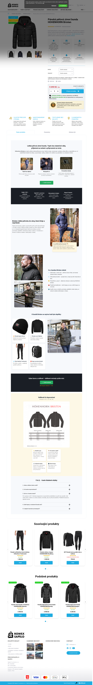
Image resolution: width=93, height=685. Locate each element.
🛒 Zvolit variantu (46, 382)
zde (43, 3)
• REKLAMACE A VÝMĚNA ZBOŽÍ (15, 654)
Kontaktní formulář (73, 652)
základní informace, (76, 34)
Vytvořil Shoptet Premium (69, 683)
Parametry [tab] (47, 132)
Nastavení (54, 5)
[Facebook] (68, 648)
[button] (45, 568)
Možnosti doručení (80, 88)
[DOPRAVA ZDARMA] (20, 593)
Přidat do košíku (71, 91)
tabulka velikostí (71, 35)
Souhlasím (63, 5)
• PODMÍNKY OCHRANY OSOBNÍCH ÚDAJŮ (16, 651)
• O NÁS (9, 644)
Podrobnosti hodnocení (66, 26)
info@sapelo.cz (72, 644)
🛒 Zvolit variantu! (46, 182)
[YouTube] (73, 648)
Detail (20, 562)
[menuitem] (13, 10)
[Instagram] (70, 648)
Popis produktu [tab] (20, 132)
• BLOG (9, 646)
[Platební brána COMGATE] (27, 677)
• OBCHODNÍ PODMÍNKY (13, 648)
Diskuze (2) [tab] (72, 132)
